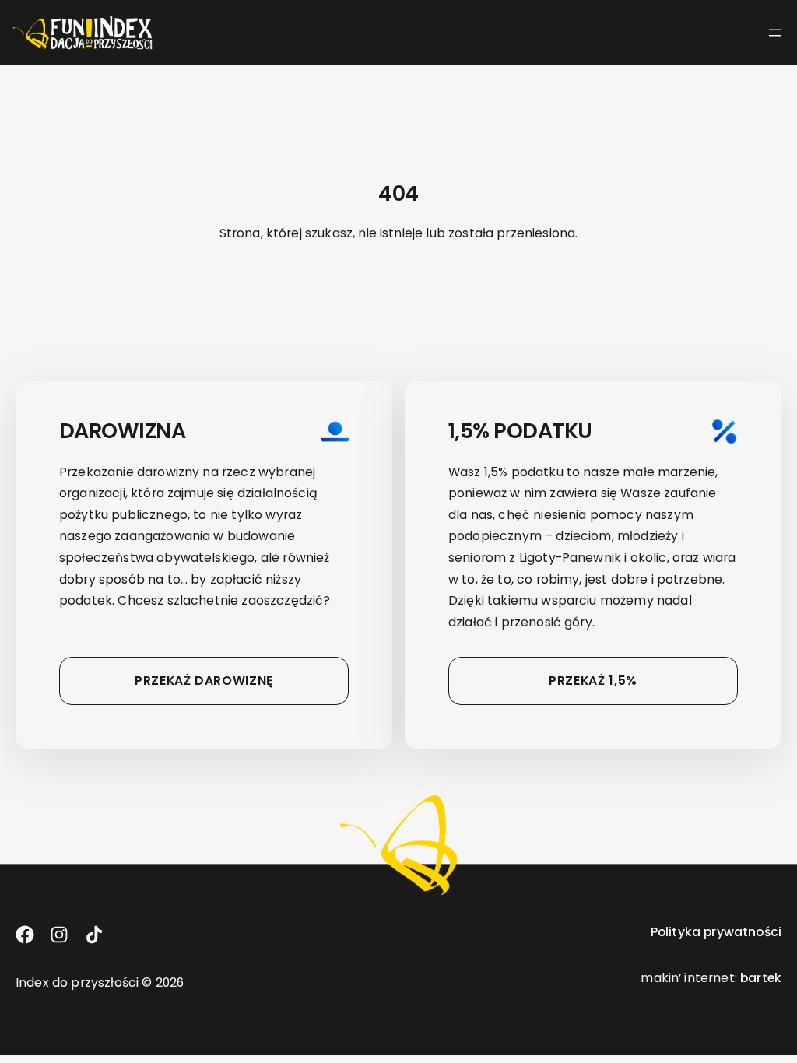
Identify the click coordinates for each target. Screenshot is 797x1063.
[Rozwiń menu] (775, 32)
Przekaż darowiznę (204, 680)
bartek (760, 978)
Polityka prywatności (716, 932)
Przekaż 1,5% (593, 680)
